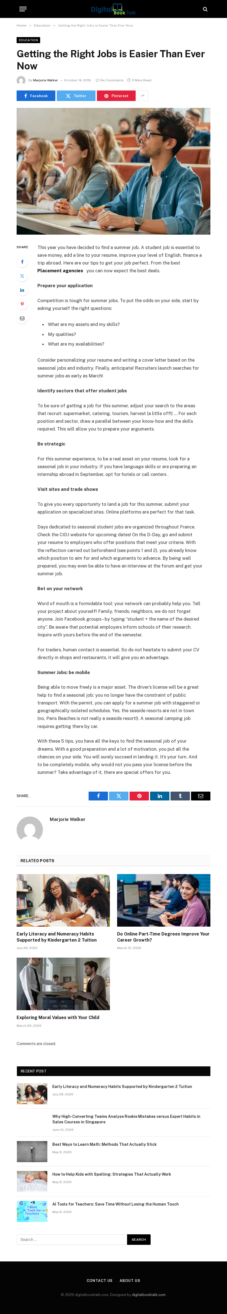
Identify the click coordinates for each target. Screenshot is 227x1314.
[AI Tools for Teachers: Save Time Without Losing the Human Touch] (32, 1211)
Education (28, 40)
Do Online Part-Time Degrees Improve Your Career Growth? (163, 937)
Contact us (100, 1281)
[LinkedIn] (22, 290)
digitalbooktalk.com (149, 1295)
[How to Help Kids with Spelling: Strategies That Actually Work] (32, 1181)
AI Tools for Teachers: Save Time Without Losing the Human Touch (115, 1204)
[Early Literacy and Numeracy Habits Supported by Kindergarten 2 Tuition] (63, 900)
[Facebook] (22, 261)
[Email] (22, 318)
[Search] (205, 9)
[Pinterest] (22, 304)
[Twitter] (22, 275)
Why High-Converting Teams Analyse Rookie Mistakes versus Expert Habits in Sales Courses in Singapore (126, 1119)
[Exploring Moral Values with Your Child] (63, 984)
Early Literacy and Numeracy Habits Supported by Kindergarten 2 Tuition (57, 937)
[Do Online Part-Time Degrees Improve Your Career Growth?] (163, 900)
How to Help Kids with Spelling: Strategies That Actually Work (111, 1174)
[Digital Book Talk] (113, 9)
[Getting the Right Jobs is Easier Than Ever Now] (113, 171)
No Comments (112, 80)
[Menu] (23, 9)
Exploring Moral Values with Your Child (58, 1017)
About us (130, 1281)
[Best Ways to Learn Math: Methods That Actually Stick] (32, 1151)
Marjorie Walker (45, 80)
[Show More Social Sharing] (142, 95)
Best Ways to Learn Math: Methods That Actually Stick (104, 1144)
